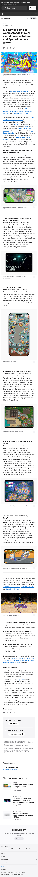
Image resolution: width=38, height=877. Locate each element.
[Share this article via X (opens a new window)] (7, 47)
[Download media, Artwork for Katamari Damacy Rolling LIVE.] (34, 74)
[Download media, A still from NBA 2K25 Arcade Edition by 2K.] (34, 615)
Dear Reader (14, 660)
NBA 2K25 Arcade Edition (11, 587)
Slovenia (3, 869)
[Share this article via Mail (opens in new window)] (10, 47)
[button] (14, 8)
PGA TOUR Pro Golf (27, 587)
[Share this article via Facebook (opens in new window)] (3, 47)
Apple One (21, 679)
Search (34, 18)
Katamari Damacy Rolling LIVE (20, 91)
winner (26, 126)
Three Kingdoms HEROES (11, 663)
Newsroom (5, 18)
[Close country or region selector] (36, 2)
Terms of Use (13, 874)
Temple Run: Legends (27, 660)
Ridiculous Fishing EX (18, 658)
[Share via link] (14, 47)
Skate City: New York (13, 589)
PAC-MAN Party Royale (20, 113)
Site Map (20, 874)
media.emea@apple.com (10, 769)
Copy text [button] (13, 723)
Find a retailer (4, 866)
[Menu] (36, 14)
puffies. (16, 124)
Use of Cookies (5, 874)
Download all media (15, 734)
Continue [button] (32, 8)
